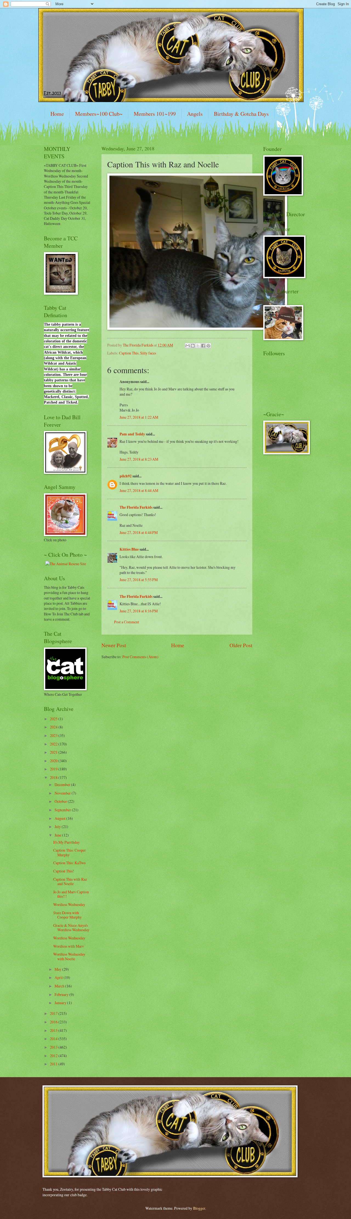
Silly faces (148, 353)
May (58, 969)
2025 (54, 718)
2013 (54, 1047)
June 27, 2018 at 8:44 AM (139, 490)
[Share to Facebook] (203, 345)
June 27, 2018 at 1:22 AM (139, 417)
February (62, 994)
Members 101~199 (155, 113)
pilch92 (126, 476)
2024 (54, 727)
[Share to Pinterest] (208, 345)
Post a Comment (126, 621)
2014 (54, 1038)
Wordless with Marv (68, 946)
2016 (54, 1021)
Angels (195, 113)
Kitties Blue (129, 549)
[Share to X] (198, 345)
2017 (54, 1013)
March (60, 986)
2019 (54, 769)
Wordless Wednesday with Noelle (69, 956)
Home (57, 113)
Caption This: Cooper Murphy (69, 852)
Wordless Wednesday (69, 904)
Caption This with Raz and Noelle (70, 881)
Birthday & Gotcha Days (241, 113)
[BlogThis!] (193, 345)
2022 (54, 744)
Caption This (128, 353)
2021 (54, 752)
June (58, 835)
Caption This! (63, 871)
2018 (54, 777)
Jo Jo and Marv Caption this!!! (71, 894)
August (60, 818)
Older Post (241, 645)
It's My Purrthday (66, 842)
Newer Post (113, 645)
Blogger (199, 1208)
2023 (54, 735)
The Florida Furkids (136, 507)
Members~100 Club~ (99, 113)
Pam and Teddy (133, 434)
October (61, 801)
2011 (54, 1063)
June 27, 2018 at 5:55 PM (139, 579)
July (58, 826)
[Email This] (187, 345)
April (59, 977)
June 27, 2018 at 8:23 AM (139, 459)
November (63, 793)
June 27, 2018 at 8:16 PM (139, 610)
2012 (54, 1055)
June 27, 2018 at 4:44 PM (139, 532)
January (61, 1002)
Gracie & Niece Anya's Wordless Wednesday (71, 928)
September (63, 809)
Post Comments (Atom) (140, 656)
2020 (54, 760)
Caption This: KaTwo (69, 862)
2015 (54, 1030)
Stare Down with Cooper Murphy (67, 915)
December (63, 784)
